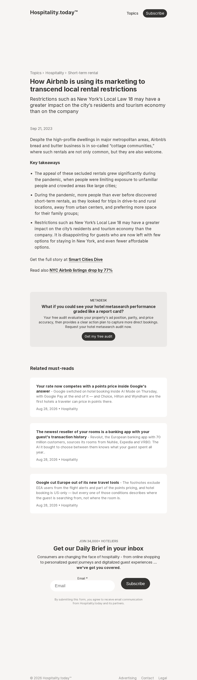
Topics (132, 13)
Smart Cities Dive (86, 259)
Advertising (128, 678)
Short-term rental (83, 73)
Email (82, 578)
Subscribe (155, 13)
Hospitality (54, 73)
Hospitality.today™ (54, 12)
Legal (163, 678)
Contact (147, 678)
